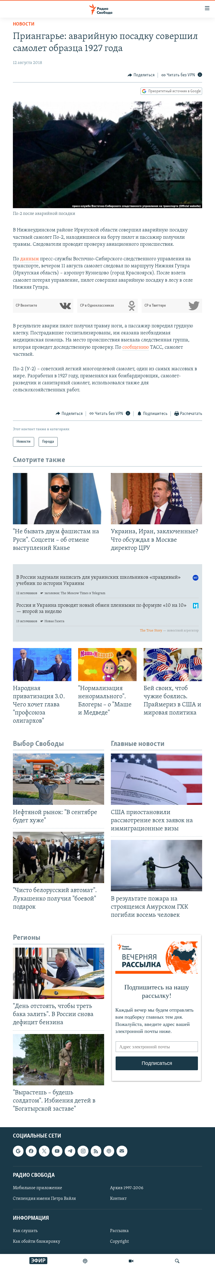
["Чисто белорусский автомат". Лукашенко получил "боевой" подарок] (58, 857)
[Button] (141, 75)
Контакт (118, 1198)
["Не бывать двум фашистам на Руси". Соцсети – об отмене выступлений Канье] (58, 498)
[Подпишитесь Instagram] (83, 1151)
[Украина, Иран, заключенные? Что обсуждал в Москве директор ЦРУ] (156, 498)
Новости (23, 24)
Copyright (119, 1242)
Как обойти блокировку (36, 1242)
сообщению (135, 347)
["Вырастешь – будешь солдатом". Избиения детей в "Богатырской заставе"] (58, 1059)
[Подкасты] (109, 1151)
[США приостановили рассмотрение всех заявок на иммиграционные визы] (156, 779)
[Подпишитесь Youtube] (57, 1151)
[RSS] (96, 1151)
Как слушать (25, 1231)
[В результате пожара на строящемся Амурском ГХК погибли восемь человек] (156, 865)
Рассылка (119, 1231)
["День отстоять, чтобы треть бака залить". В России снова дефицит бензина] (58, 973)
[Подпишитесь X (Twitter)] (44, 1151)
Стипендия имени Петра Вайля (44, 1198)
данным (29, 259)
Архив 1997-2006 (126, 1188)
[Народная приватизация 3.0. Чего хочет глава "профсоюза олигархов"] (42, 664)
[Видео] (131, 1261)
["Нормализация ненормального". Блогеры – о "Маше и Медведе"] (107, 664)
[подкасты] (85, 1261)
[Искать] (177, 1261)
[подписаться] (121, 1151)
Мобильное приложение (37, 1188)
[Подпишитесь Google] (18, 1151)
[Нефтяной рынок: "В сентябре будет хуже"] (58, 779)
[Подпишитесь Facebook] (31, 1151)
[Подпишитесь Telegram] (70, 1151)
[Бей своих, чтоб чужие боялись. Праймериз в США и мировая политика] (173, 664)
